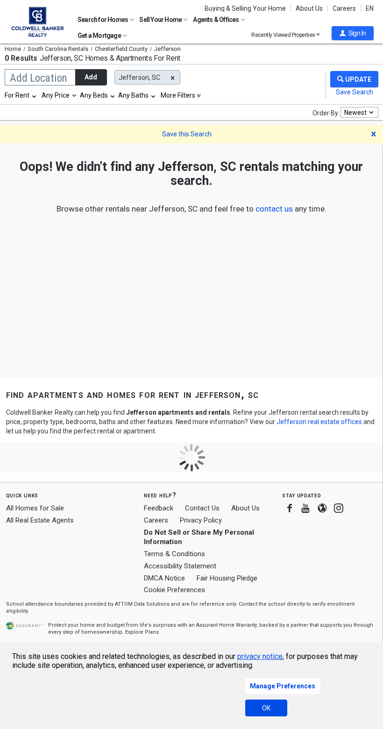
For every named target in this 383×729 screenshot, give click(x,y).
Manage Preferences (282, 686)
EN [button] (370, 8)
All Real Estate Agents (40, 520)
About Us (309, 8)
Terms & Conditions (174, 554)
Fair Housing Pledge (227, 578)
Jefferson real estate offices (319, 421)
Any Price (56, 95)
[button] (353, 33)
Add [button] (91, 77)
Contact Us (202, 508)
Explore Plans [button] (142, 632)
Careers (344, 8)
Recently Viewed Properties (283, 35)
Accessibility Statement (180, 566)
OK (266, 708)
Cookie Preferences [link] (174, 590)
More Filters (178, 95)
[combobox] (21, 95)
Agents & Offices (216, 19)
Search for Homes (103, 19)
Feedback (158, 508)
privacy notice (260, 656)
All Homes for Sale (35, 508)
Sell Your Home (161, 19)
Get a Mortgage (100, 35)
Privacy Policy (201, 520)
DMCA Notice (164, 578)
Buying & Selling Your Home (245, 8)
